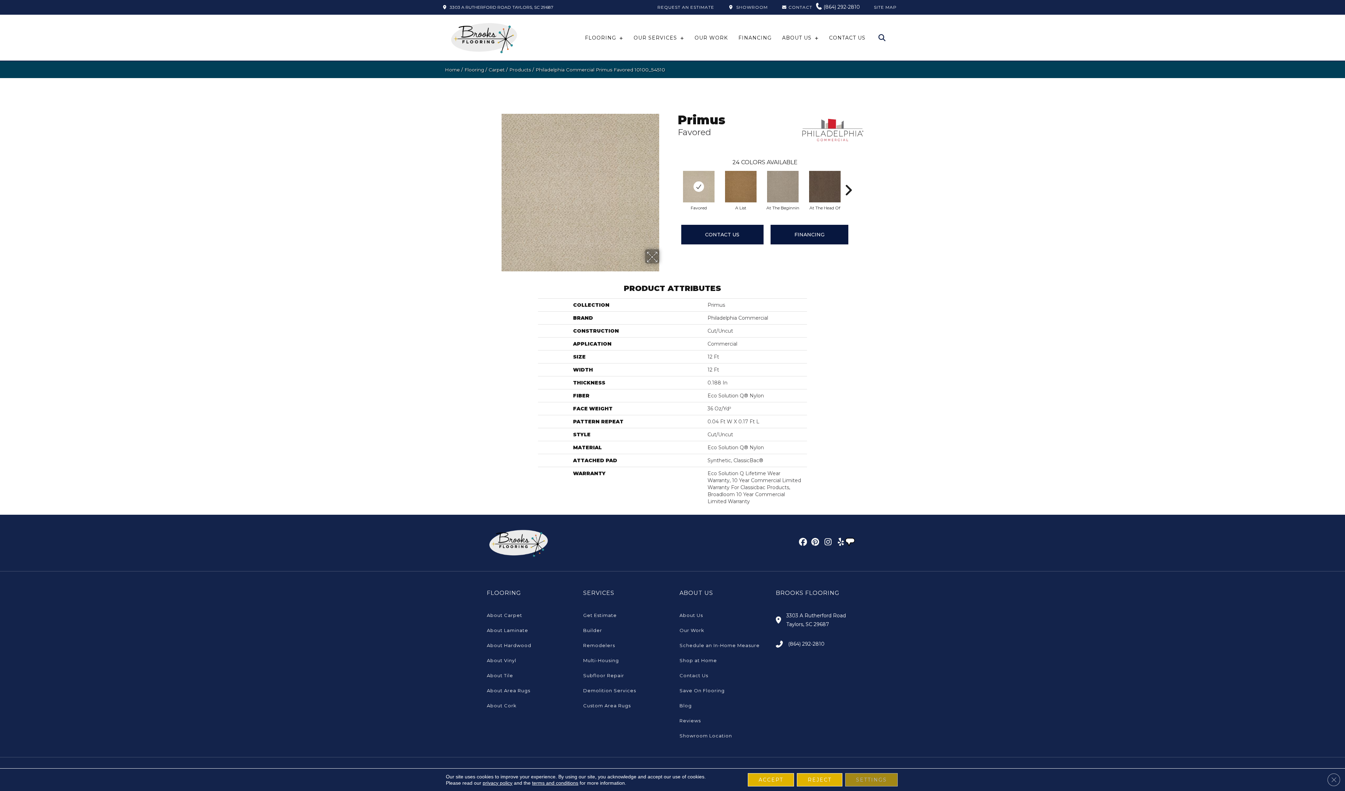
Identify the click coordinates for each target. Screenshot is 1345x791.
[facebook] (802, 543)
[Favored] (698, 186)
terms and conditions (555, 783)
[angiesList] (851, 542)
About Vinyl (501, 660)
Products (520, 69)
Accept (771, 780)
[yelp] (839, 543)
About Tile (500, 675)
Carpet (497, 69)
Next (848, 179)
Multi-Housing (601, 660)
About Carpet (504, 615)
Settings (871, 780)
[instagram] (826, 543)
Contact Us (722, 234)
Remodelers (599, 645)
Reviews (690, 720)
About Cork (502, 705)
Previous (674, 179)
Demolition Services (609, 690)
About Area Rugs (508, 690)
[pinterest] (814, 543)
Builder (592, 630)
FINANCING (809, 234)
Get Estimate (600, 615)
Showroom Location (706, 735)
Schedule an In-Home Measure (720, 645)
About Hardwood (509, 645)
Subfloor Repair (603, 675)
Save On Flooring (702, 690)
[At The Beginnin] (782, 186)
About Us (691, 615)
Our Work (692, 630)
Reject (820, 780)
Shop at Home (698, 660)
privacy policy (497, 783)
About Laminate (507, 630)
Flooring (474, 69)
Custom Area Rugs (607, 705)
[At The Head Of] (824, 186)
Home (452, 69)
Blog (686, 705)
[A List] (740, 186)
